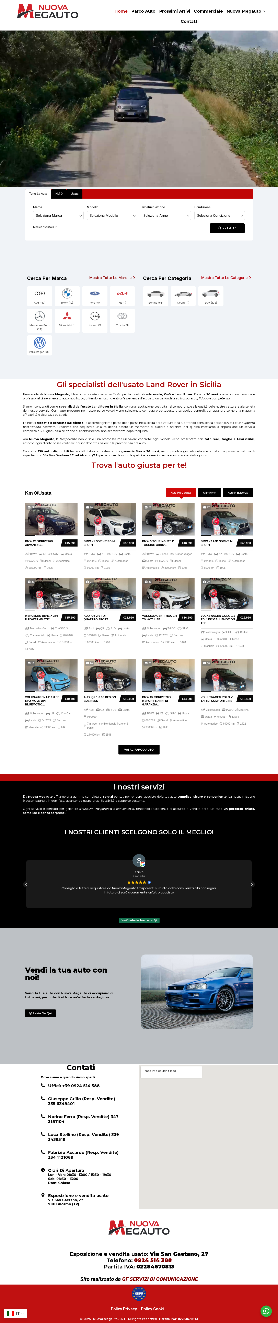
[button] (246, 11)
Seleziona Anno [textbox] (155, 215)
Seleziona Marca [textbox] (49, 215)
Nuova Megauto (244, 11)
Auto (229, 228)
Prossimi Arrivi (174, 11)
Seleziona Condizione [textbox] (213, 215)
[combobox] (58, 215)
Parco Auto (143, 11)
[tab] (181, 492)
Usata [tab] (74, 194)
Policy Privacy (124, 1309)
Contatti (190, 21)
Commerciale (208, 11)
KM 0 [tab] (58, 194)
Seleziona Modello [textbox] (104, 215)
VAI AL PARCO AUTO (139, 749)
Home (121, 11)
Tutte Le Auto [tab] (38, 194)
